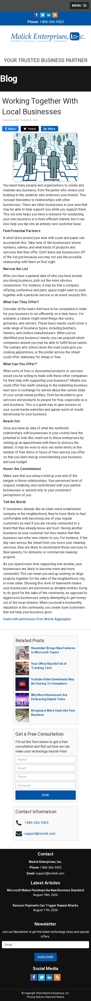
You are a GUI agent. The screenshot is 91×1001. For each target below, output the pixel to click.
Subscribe (45, 957)
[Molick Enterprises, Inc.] (45, 37)
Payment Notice (55, 997)
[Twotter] (42, 15)
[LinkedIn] (48, 15)
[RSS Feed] (54, 15)
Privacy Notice (35, 997)
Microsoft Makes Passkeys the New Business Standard (45, 890)
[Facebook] (36, 15)
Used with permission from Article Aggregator (37, 619)
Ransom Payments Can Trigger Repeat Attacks (45, 905)
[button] (79, 5)
